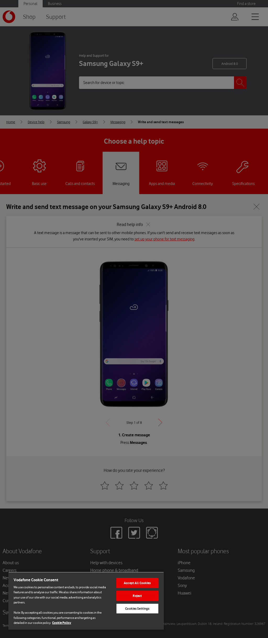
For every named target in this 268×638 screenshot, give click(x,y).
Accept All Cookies (137, 583)
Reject (137, 596)
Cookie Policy (61, 623)
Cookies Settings (137, 609)
